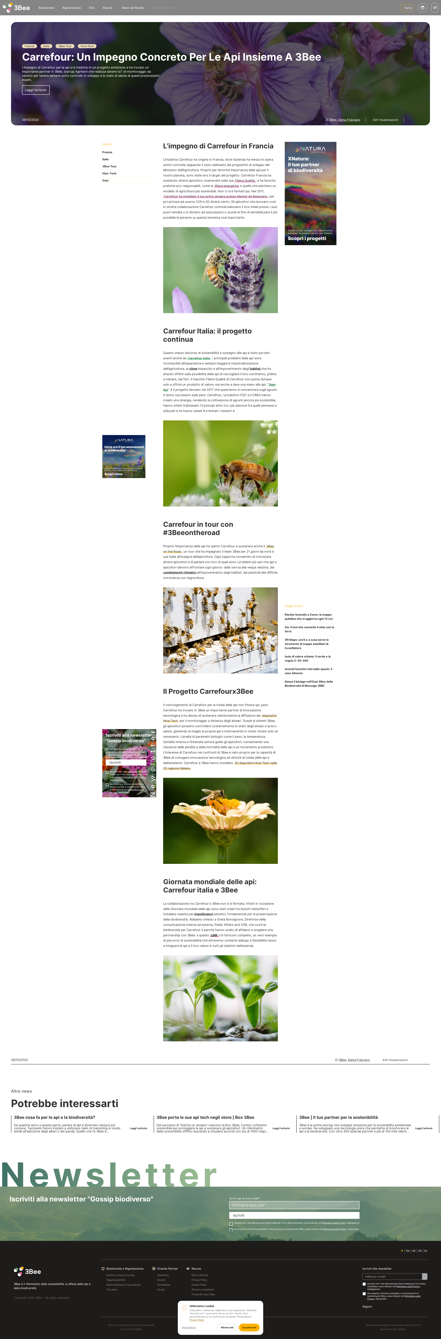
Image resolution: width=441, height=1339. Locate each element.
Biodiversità (46, 7)
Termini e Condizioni (203, 1289)
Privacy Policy (199, 1279)
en (407, 1250)
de (414, 1250)
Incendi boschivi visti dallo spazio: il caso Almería (308, 671)
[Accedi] (422, 7)
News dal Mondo (133, 7)
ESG (92, 7)
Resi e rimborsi (200, 1275)
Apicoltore (163, 1275)
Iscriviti (115, 762)
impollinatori (204, 914)
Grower (161, 1279)
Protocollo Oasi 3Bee (203, 1294)
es (425, 1250)
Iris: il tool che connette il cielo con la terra (309, 629)
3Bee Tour (109, 166)
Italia (105, 159)
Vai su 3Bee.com (163, 7)
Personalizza (189, 1327)
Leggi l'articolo (36, 90)
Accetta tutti (249, 1327)
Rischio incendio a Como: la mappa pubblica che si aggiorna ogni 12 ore (309, 616)
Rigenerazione (71, 7)
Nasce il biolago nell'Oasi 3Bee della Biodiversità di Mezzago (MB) (309, 683)
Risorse (107, 7)
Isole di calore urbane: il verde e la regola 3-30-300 (308, 658)
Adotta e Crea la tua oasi (120, 1275)
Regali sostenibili (115, 1279)
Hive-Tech (109, 173)
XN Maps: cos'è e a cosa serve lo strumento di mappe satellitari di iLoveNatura (307, 644)
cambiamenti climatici (180, 572)
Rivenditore (163, 1284)
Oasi (105, 180)
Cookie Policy (199, 1284)
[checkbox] (107, 772)
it (402, 1250)
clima (193, 368)
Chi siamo (111, 1289)
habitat (255, 368)
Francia (107, 152)
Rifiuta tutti (227, 1327)
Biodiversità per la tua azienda (123, 1284)
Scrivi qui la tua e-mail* (121, 749)
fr (419, 1250)
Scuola (161, 1289)
